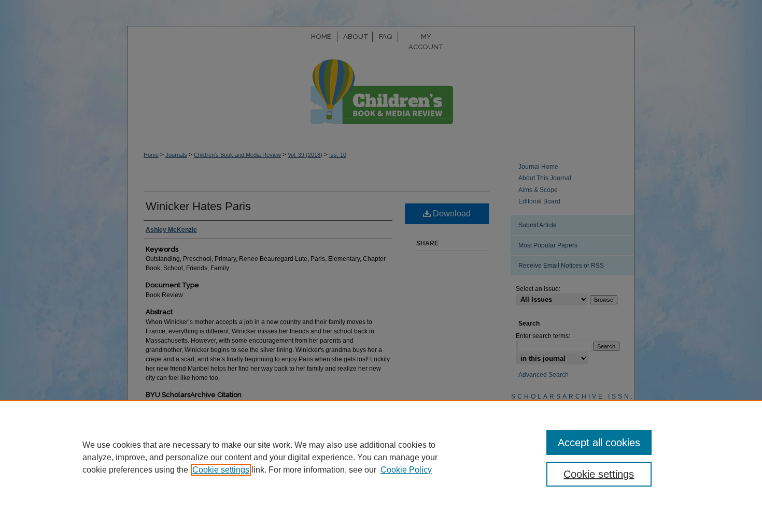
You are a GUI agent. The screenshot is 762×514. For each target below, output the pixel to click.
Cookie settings (220, 469)
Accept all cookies (599, 442)
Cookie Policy (406, 469)
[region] (381, 457)
